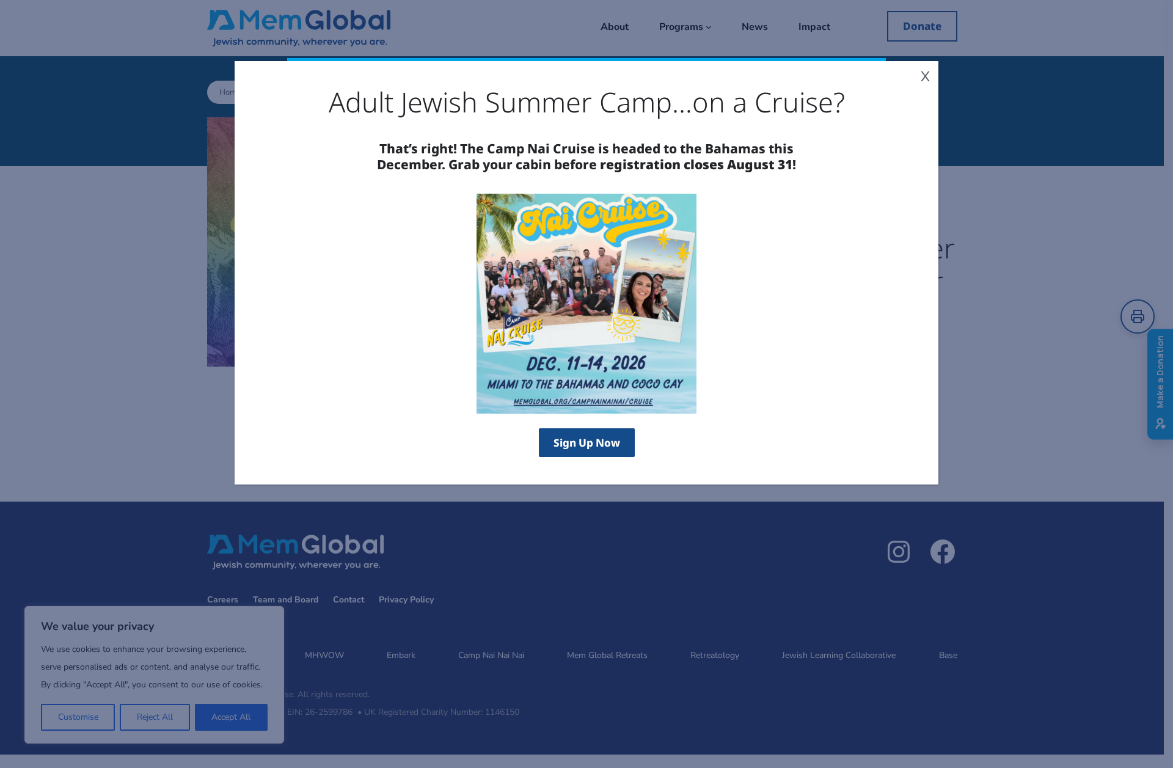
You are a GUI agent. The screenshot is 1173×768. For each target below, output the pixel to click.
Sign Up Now (587, 443)
